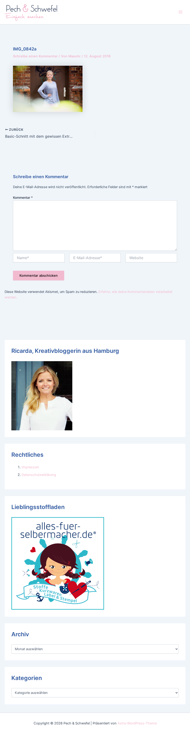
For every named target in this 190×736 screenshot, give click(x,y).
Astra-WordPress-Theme (137, 723)
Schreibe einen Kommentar (35, 56)
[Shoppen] (57, 563)
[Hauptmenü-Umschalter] (180, 12)
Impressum (30, 467)
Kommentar (23, 197)
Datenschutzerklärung (39, 475)
